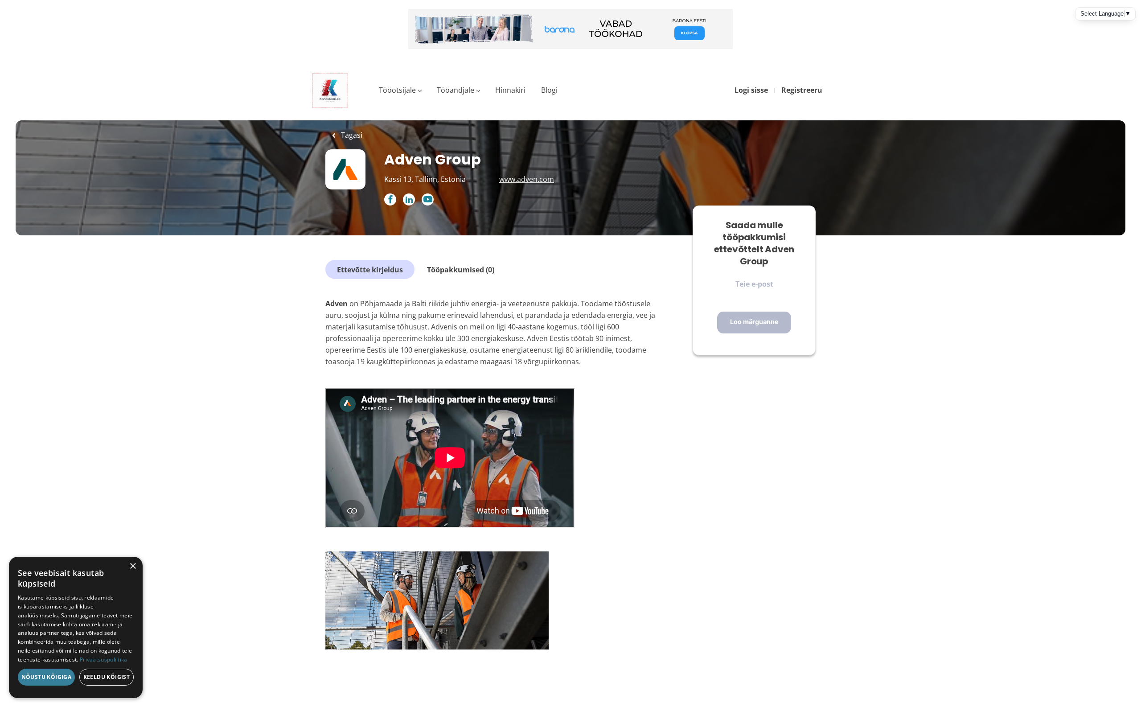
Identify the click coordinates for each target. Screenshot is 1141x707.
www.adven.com (526, 179)
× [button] (132, 566)
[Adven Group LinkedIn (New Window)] (409, 200)
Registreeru (801, 90)
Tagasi (350, 135)
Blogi (549, 90)
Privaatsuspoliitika (103, 659)
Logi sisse (751, 90)
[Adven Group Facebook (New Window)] (390, 200)
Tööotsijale (397, 90)
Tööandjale (455, 90)
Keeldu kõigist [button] (106, 677)
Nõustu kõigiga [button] (46, 677)
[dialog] (76, 627)
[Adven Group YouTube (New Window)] (428, 203)
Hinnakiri (510, 90)
